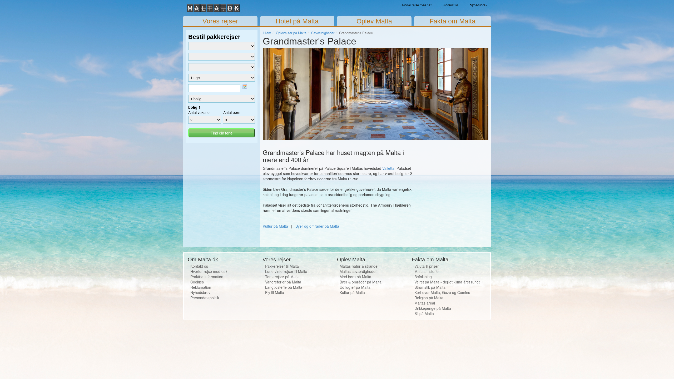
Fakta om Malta (452, 21)
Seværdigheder (322, 32)
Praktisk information (206, 276)
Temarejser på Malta (282, 276)
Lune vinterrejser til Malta (286, 271)
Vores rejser (220, 21)
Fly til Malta (274, 292)
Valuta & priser (426, 266)
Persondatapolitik (204, 297)
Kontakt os (450, 5)
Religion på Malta (428, 297)
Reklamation (200, 287)
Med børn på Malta (355, 276)
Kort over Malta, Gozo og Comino (442, 292)
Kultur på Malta (275, 226)
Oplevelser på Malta (291, 32)
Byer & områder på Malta (360, 282)
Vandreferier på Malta (283, 282)
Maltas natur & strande (359, 266)
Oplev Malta (374, 21)
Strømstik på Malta (429, 287)
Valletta (388, 168)
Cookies (197, 282)
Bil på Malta (424, 313)
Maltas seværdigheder (358, 271)
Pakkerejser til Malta (282, 266)
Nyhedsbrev (478, 5)
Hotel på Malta (297, 21)
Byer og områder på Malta (317, 226)
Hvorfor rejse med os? (416, 5)
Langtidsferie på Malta (283, 287)
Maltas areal (424, 303)
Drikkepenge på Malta (432, 308)
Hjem (267, 32)
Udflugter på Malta (355, 287)
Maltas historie (426, 271)
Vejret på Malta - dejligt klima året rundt (447, 282)
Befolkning (423, 276)
